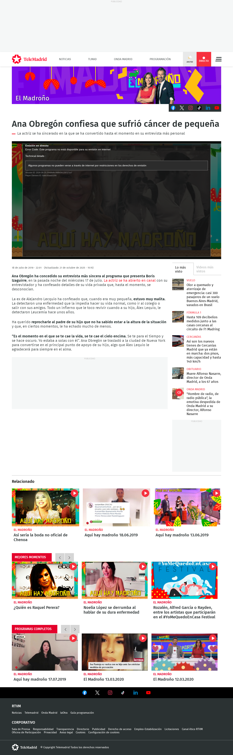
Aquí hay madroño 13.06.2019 (187, 507)
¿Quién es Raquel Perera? (45, 580)
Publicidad (98, 729)
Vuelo (191, 280)
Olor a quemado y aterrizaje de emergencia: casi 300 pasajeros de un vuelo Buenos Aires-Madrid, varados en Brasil (178, 284)
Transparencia (65, 729)
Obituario (194, 369)
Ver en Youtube (148, 692)
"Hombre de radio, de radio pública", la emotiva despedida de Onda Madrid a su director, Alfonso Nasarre (178, 393)
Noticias (65, 59)
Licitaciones (172, 729)
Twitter (181, 108)
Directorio (83, 729)
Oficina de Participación (26, 732)
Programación (160, 59)
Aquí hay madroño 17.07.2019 (45, 652)
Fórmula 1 (194, 312)
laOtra (64, 712)
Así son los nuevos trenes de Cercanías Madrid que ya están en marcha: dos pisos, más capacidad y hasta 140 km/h (178, 341)
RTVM (16, 706)
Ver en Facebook (84, 693)
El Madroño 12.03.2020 (184, 652)
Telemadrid (31, 712)
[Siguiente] (69, 557)
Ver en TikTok (123, 693)
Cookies (80, 732)
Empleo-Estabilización (148, 729)
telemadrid (24, 747)
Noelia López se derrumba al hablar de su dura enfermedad (115, 580)
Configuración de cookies (103, 732)
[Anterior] (59, 557)
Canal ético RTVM (192, 729)
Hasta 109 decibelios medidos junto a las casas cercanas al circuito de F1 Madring (178, 316)
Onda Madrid (123, 59)
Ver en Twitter (97, 693)
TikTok (199, 108)
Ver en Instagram (110, 692)
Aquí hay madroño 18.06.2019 (116, 507)
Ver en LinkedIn (135, 692)
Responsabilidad (43, 729)
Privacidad (50, 732)
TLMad (92, 59)
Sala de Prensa (21, 729)
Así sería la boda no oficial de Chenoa (45, 507)
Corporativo (23, 722)
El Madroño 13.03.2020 (115, 652)
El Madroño (23, 529)
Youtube (216, 108)
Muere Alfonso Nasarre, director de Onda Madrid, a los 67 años (178, 373)
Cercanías (194, 336)
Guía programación (82, 712)
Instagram (190, 108)
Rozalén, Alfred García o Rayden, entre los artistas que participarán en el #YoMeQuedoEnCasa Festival (184, 580)
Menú (218, 59)
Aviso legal (66, 732)
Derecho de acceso (119, 729)
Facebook (173, 108)
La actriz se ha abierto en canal (130, 280)
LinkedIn (208, 108)
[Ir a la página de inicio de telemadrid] (29, 59)
